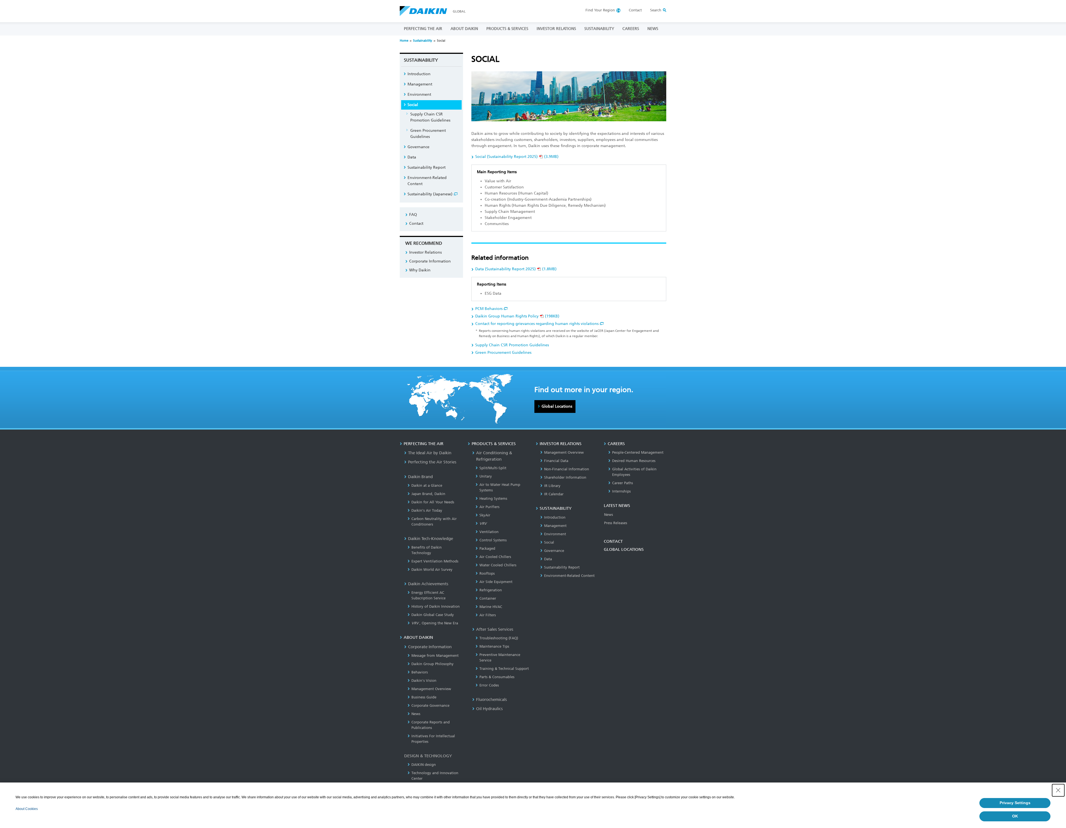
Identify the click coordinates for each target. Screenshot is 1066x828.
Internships (621, 491)
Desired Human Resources (633, 461)
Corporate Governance (430, 705)
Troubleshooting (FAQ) (498, 638)
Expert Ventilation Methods (434, 561)
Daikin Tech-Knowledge (430, 538)
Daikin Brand (420, 476)
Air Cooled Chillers (495, 557)
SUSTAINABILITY (599, 28)
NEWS (652, 28)
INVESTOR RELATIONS (556, 28)
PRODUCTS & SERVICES (507, 28)
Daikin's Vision (423, 680)
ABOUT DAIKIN (464, 28)
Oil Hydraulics (489, 708)
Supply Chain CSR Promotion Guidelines (512, 345)
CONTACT (613, 541)
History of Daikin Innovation (435, 606)
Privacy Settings (1015, 803)
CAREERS (630, 28)
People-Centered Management (637, 452)
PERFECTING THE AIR (423, 28)
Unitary (485, 476)
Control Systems (493, 540)
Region (600, 10)
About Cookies (27, 809)
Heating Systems (493, 498)
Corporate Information (430, 261)
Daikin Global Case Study (432, 615)
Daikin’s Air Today (426, 510)
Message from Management (435, 655)
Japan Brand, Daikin (428, 494)
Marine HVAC (490, 607)
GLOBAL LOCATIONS (624, 549)
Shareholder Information (565, 477)
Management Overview (431, 689)
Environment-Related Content (427, 180)
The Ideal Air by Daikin (429, 452)
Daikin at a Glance (426, 485)
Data (412, 157)
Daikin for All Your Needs (432, 502)
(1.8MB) (516, 269)
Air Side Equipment (495, 582)
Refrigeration (490, 590)
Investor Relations (425, 252)
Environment (419, 94)
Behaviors (419, 672)
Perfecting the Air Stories (432, 462)
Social (413, 104)
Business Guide (423, 697)
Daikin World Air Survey (431, 569)
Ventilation (489, 532)
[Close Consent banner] (1058, 790)
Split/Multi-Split (492, 468)
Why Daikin (420, 270)
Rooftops (487, 573)
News (415, 714)
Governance (418, 147)
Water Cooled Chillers (497, 565)
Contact (635, 10)
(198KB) (517, 316)
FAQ (413, 214)
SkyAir (484, 515)
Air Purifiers (489, 507)
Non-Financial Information (566, 469)
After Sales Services (494, 629)
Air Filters (487, 615)
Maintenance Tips (494, 646)
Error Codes (489, 685)
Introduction (419, 74)
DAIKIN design (423, 765)
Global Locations (557, 406)
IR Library (552, 486)
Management (420, 84)
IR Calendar (554, 494)
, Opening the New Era (434, 623)
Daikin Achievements (428, 583)
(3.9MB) (517, 156)
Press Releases (615, 523)
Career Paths (622, 483)
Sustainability (422, 40)
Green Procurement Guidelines (503, 352)
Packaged (487, 548)
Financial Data (556, 461)
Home (404, 40)
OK (1015, 816)
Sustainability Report (427, 167)
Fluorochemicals (491, 699)
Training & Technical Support (504, 669)
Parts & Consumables (496, 677)
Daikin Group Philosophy (432, 664)
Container (487, 598)
